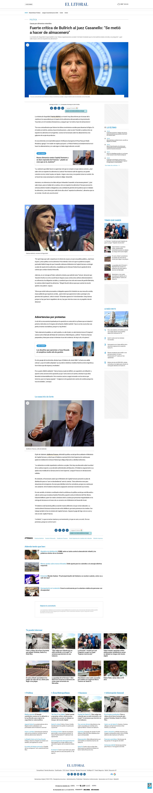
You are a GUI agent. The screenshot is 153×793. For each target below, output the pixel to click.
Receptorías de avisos (59, 779)
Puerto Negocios (99, 770)
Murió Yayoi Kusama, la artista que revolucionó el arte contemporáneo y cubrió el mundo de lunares (116, 146)
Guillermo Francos (52, 454)
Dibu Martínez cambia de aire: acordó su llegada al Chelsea (117, 140)
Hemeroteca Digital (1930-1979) (43, 779)
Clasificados (58, 770)
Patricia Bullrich (56, 116)
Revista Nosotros (49, 770)
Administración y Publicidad (74, 779)
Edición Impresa (98, 538)
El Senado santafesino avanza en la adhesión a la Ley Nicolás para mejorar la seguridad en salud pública (117, 160)
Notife (106, 770)
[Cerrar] (85, 111)
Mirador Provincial (81, 770)
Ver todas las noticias (111, 165)
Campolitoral (40, 770)
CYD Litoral (66, 770)
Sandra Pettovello (50, 538)
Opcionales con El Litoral (106, 779)
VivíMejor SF (90, 770)
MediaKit (116, 779)
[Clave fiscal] (150, 788)
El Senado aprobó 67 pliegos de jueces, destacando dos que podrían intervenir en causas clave (117, 133)
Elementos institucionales (90, 779)
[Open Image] (27, 45)
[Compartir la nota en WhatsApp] (59, 108)
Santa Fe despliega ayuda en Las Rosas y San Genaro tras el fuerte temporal (117, 153)
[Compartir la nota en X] (55, 108)
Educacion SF (113, 770)
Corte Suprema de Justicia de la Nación (80, 538)
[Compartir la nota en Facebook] (51, 108)
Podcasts (72, 770)
